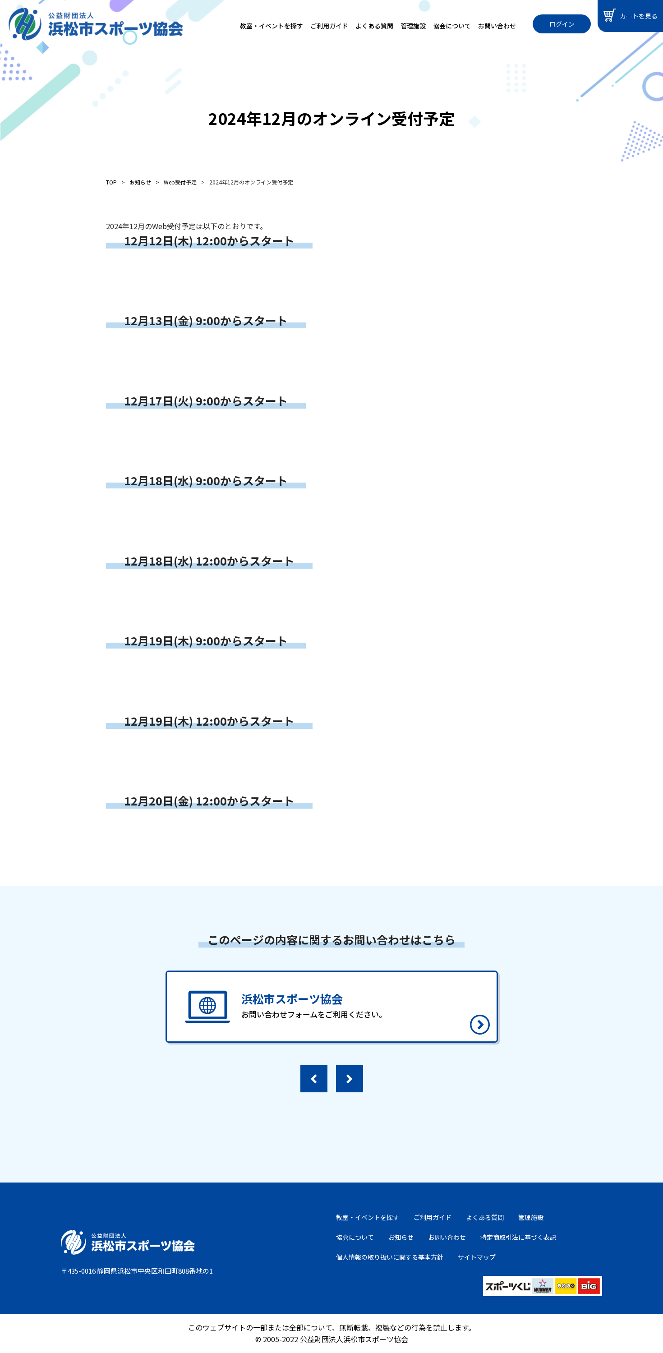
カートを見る (639, 15)
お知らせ (401, 1237)
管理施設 (413, 25)
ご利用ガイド (329, 25)
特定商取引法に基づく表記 (518, 1237)
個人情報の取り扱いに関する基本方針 (389, 1256)
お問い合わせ (497, 25)
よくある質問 (374, 25)
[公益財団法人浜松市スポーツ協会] (96, 24)
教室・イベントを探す (271, 25)
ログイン (562, 23)
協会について (452, 25)
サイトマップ (477, 1256)
